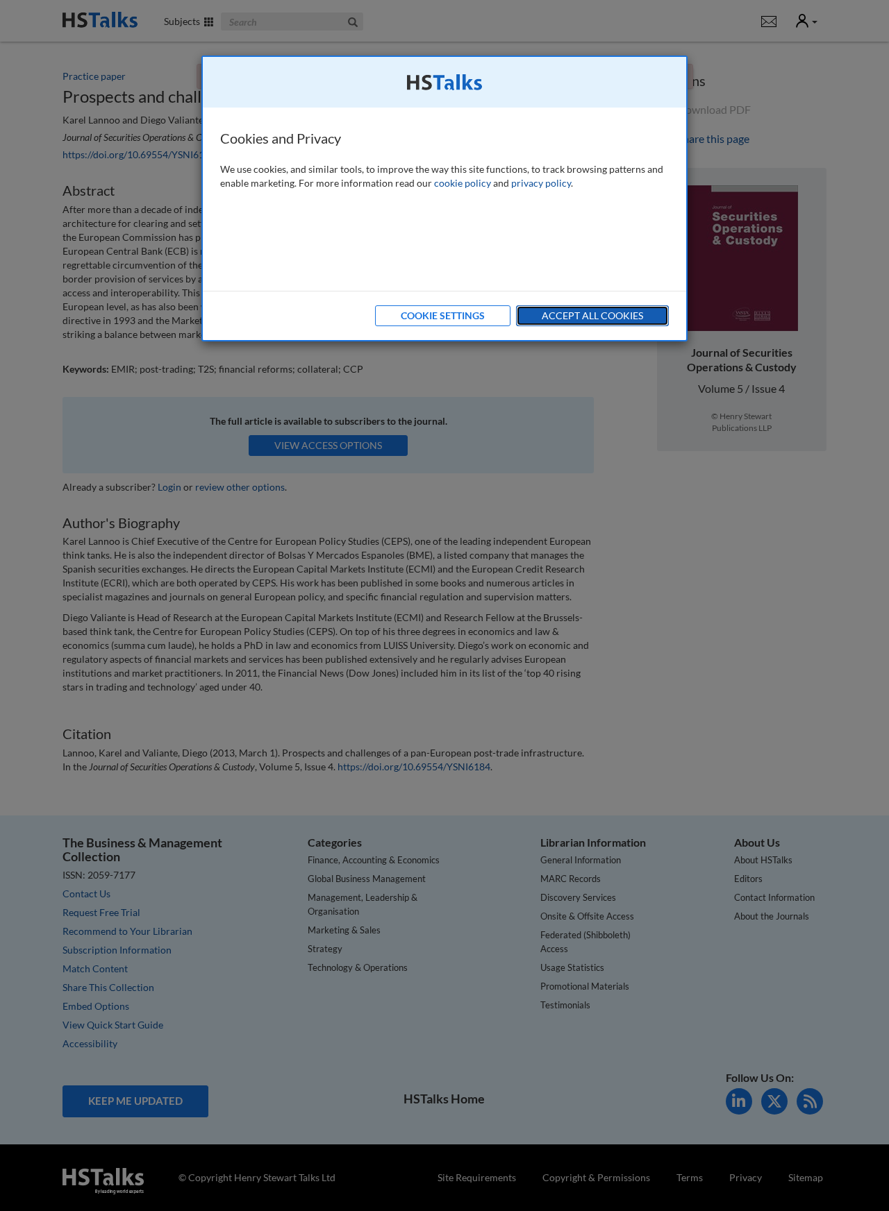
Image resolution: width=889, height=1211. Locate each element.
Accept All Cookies (592, 315)
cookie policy (462, 183)
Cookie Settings (443, 315)
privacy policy (541, 183)
